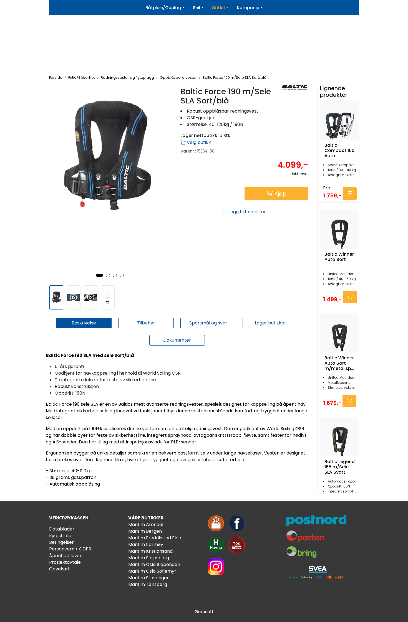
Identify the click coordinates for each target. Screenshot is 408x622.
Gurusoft (204, 611)
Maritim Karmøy (145, 544)
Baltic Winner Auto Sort (339, 257)
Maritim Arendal (145, 524)
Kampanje (248, 8)
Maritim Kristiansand (150, 551)
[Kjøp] (350, 193)
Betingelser (61, 542)
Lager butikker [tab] (270, 323)
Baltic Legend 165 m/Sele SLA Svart (339, 467)
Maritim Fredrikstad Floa (154, 538)
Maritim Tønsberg (147, 584)
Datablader (61, 529)
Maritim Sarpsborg (148, 558)
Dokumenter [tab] (177, 340)
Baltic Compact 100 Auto (339, 151)
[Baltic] (294, 87)
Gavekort (59, 569)
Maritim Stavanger (148, 578)
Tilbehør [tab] (146, 323)
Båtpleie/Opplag (163, 8)
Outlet (218, 8)
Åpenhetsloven (65, 555)
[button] (99, 275)
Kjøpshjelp (60, 535)
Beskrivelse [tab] (84, 323)
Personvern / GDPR (70, 549)
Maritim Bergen (145, 531)
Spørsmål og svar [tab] (208, 323)
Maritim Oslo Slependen (154, 564)
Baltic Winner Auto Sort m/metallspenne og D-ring (339, 363)
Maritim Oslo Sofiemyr (152, 571)
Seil (196, 8)
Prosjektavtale (65, 562)
